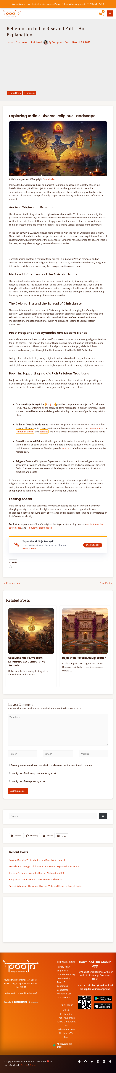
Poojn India (49, 179)
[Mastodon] (110, 1061)
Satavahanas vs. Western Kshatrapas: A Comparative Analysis (26, 661)
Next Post (106, 582)
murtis (65, 448)
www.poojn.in (30, 548)
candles (44, 431)
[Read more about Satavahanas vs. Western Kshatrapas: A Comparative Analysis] (31, 630)
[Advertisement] (58, 68)
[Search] (103, 816)
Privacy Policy (63, 966)
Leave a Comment (17, 42)
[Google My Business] (79, 1061)
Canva (32, 1065)
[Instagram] (98, 1061)
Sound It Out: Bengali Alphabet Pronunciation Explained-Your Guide (44, 866)
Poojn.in (50, 404)
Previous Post (11, 582)
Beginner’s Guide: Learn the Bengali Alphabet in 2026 (36, 872)
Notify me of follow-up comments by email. (34, 773)
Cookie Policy (63, 978)
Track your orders (66, 1017)
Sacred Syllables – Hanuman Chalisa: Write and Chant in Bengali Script (45, 885)
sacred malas (96, 427)
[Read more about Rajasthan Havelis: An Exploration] (85, 630)
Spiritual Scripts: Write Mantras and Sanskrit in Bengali (37, 859)
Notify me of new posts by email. (29, 781)
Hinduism (35, 42)
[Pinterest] (104, 1061)
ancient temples (94, 524)
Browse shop (93, 545)
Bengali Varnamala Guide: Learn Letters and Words (35, 879)
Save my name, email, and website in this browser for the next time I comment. (52, 765)
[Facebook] (85, 1061)
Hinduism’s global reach (39, 527)
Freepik (24, 1065)
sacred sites (15, 527)
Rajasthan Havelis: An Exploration (84, 658)
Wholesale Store (66, 1029)
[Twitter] (91, 1061)
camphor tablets (24, 431)
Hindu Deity (14, 93)
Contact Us (62, 989)
